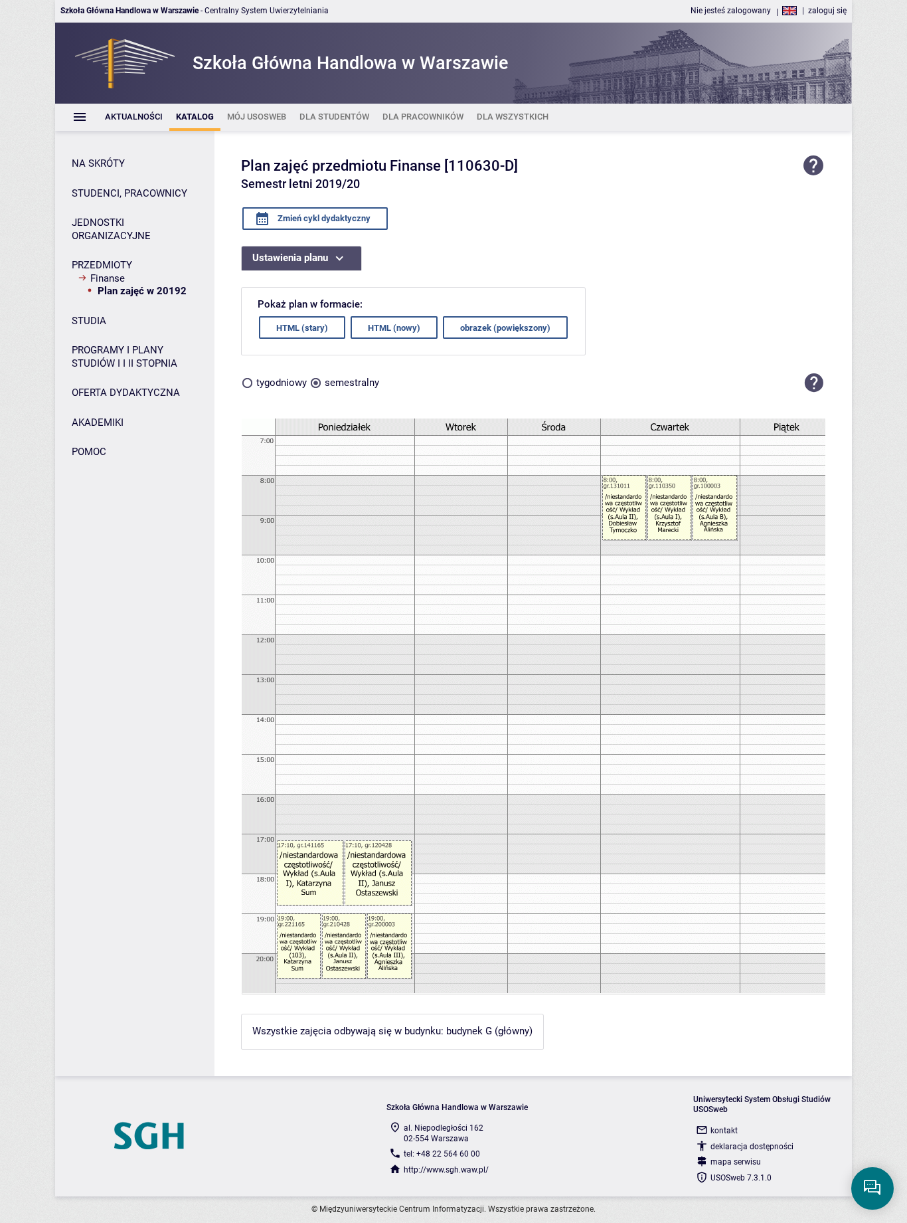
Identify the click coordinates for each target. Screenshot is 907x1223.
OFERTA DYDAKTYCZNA (126, 393)
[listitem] (133, 117)
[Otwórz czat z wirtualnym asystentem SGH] (872, 1188)
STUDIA (89, 321)
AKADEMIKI (98, 422)
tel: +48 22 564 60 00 (442, 1154)
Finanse (107, 278)
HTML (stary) (302, 328)
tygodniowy (281, 383)
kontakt (724, 1130)
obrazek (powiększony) (505, 328)
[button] (814, 382)
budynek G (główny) (489, 1031)
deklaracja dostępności (751, 1146)
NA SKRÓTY (98, 163)
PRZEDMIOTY (102, 265)
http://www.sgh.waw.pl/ (446, 1170)
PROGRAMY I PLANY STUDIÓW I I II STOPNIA (124, 356)
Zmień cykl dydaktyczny (323, 218)
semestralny (352, 383)
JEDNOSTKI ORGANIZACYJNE (111, 229)
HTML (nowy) (394, 328)
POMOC (89, 452)
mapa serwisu (735, 1162)
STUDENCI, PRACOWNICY (129, 193)
